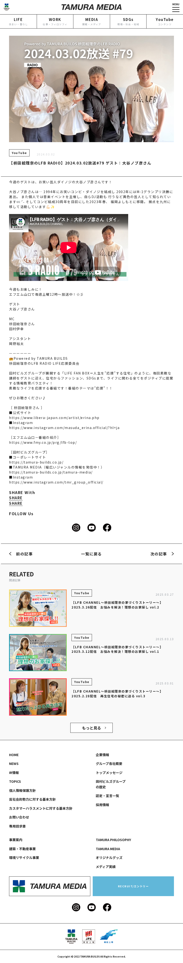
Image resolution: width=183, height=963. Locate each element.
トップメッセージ (109, 772)
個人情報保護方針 (22, 790)
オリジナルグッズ (109, 857)
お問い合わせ (19, 817)
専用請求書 (17, 826)
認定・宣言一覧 (107, 795)
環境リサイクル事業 (24, 857)
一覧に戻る (91, 554)
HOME (14, 754)
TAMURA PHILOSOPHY (113, 839)
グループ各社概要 (109, 763)
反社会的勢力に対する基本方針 (32, 799)
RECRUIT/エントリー (133, 886)
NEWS (14, 763)
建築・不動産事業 (22, 848)
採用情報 (102, 804)
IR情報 (14, 772)
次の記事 (158, 554)
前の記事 (24, 554)
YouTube (19, 153)
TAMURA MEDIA (108, 848)
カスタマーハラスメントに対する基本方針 (40, 808)
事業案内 (15, 839)
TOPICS (15, 781)
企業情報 (102, 754)
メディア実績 (106, 866)
